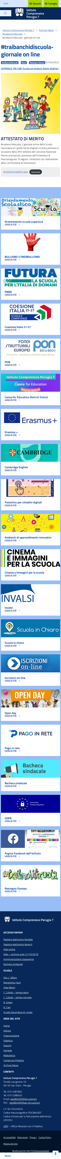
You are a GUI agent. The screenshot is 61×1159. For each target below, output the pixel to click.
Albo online (9, 949)
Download (35, 171)
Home (6, 1026)
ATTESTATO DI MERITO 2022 (15, 171)
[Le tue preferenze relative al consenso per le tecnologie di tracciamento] (55, 1154)
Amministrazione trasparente (18, 959)
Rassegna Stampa (37, 62)
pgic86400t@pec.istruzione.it (24, 1103)
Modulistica (9, 1055)
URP (5, 1126)
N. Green (8, 1002)
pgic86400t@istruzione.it (23, 1099)
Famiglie (7, 1050)
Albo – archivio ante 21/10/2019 (20, 954)
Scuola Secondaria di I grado (17, 1012)
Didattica (8, 1040)
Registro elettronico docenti (17, 944)
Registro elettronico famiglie (18, 939)
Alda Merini (9, 987)
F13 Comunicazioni (39, 1151)
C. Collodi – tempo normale (17, 997)
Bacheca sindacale (13, 964)
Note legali (22, 1137)
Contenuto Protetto (13, 1060)
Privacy (33, 1137)
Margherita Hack (12, 982)
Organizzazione (11, 1035)
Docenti (7, 1045)
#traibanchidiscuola (10, 62)
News (23, 62)
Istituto (7, 1031)
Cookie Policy (44, 1137)
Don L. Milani (10, 977)
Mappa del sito (10, 1144)
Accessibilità (9, 1137)
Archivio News (10, 1065)
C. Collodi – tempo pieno (16, 992)
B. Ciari (6, 1007)
